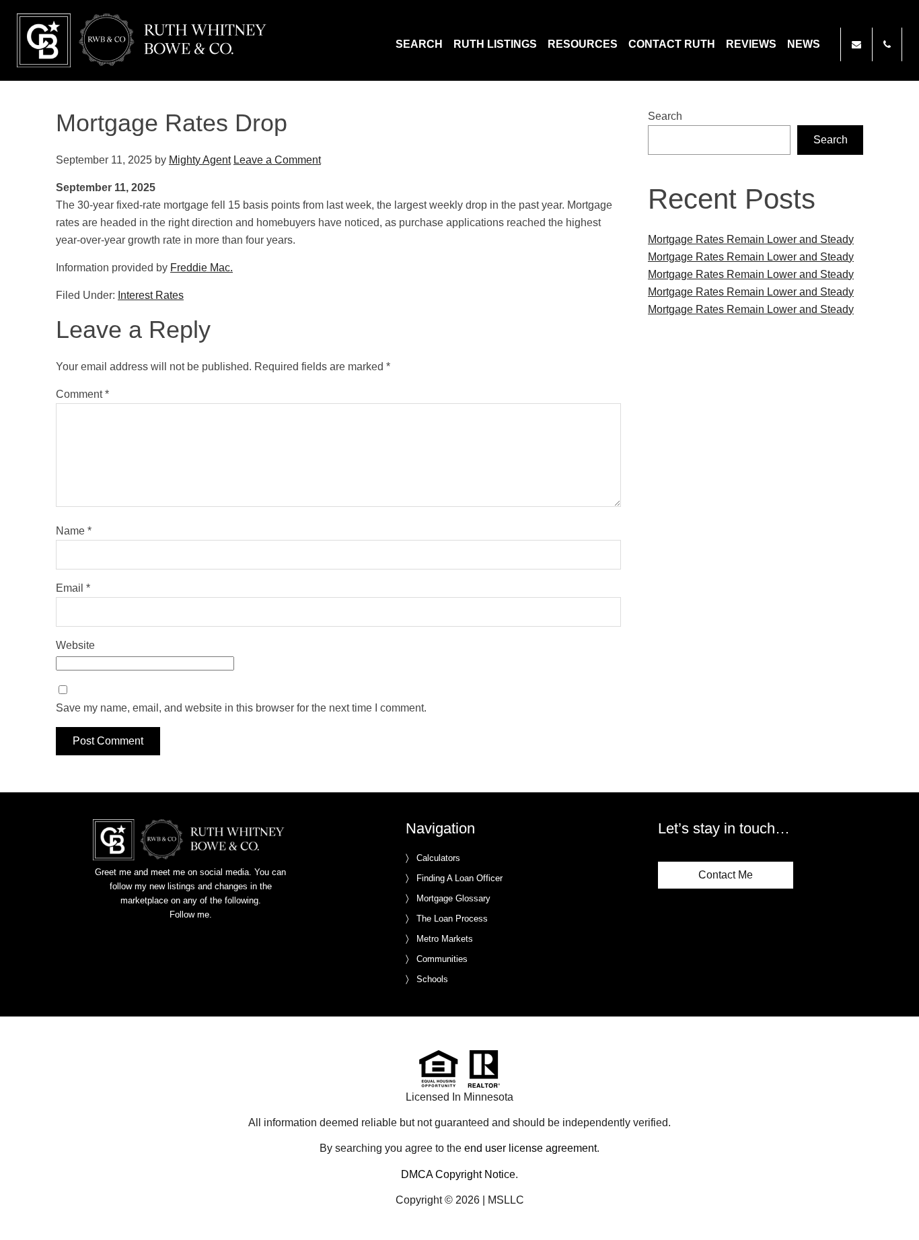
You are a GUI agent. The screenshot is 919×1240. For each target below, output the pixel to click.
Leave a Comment (277, 160)
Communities (442, 959)
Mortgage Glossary (453, 898)
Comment (82, 394)
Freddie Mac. (201, 267)
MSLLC (506, 1200)
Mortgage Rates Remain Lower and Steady (751, 239)
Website (75, 645)
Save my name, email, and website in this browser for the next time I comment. (241, 708)
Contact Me (725, 875)
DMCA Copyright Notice (458, 1174)
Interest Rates (151, 295)
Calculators (438, 858)
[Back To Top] (895, 1202)
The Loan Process (452, 919)
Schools (432, 979)
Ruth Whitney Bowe (144, 40)
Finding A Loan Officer (459, 878)
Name (73, 531)
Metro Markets (444, 939)
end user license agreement (530, 1148)
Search (665, 116)
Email (73, 588)
